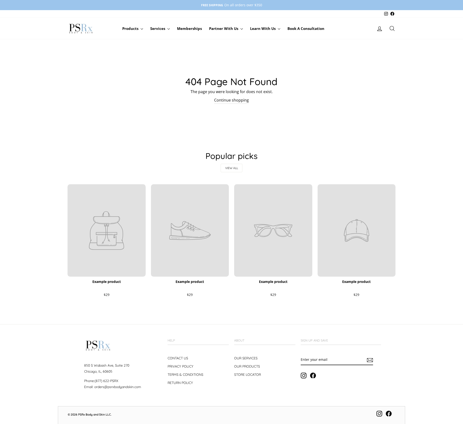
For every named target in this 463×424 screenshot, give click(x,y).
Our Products (247, 366)
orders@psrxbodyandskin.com (117, 387)
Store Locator (247, 374)
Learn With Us (263, 28)
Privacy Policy (180, 366)
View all (231, 168)
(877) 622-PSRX (106, 381)
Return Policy (180, 383)
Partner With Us (224, 28)
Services (158, 28)
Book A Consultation (305, 28)
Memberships (189, 28)
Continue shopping (231, 100)
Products (130, 28)
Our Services (246, 358)
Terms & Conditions (185, 374)
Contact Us (178, 358)
